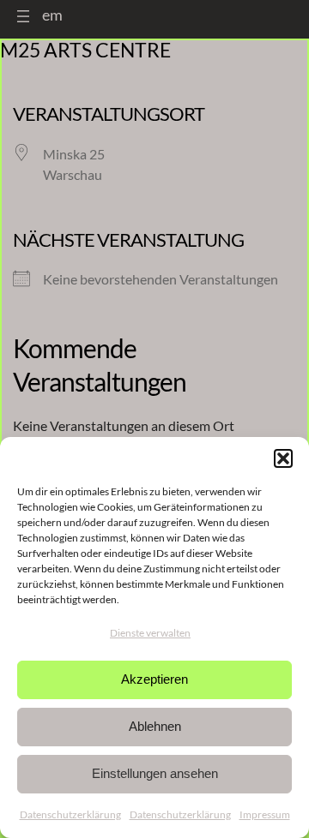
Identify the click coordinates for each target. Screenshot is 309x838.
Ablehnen (155, 726)
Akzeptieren (154, 679)
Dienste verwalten (150, 632)
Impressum (264, 814)
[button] (283, 458)
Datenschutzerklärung (70, 814)
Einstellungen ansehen (155, 773)
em (52, 14)
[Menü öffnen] (23, 16)
